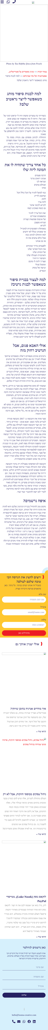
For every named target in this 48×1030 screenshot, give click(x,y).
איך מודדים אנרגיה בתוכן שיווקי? (28, 708)
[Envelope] (19, 1021)
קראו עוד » (41, 731)
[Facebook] (29, 1021)
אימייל (43, 607)
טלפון (43, 619)
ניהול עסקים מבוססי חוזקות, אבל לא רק (24, 794)
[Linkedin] (34, 1021)
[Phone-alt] (13, 1021)
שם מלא (42, 594)
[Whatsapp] (24, 1021)
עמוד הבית (42, 71)
